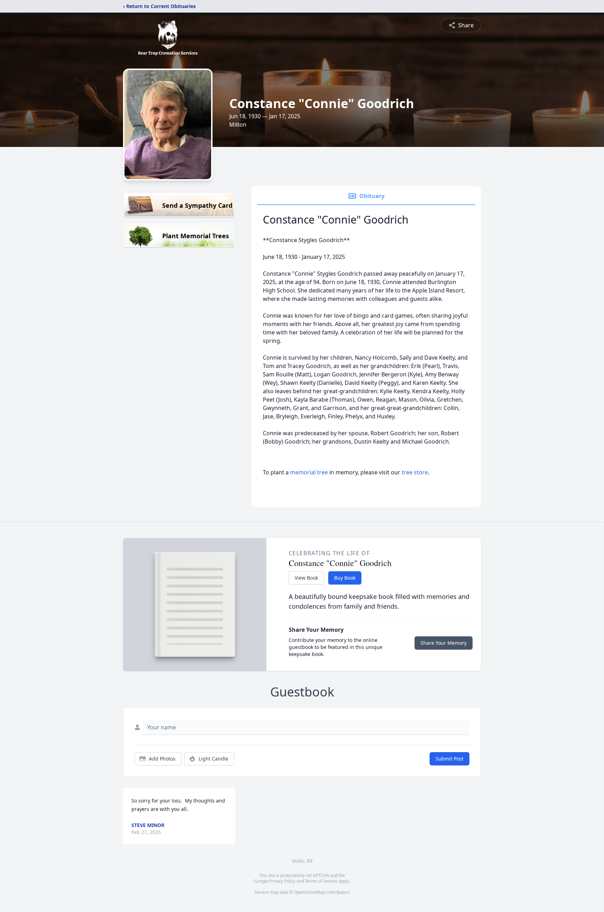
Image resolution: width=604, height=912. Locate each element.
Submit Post (449, 758)
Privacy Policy (282, 881)
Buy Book (344, 577)
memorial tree (309, 472)
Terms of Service (321, 881)
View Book (306, 577)
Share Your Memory (443, 642)
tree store (415, 472)
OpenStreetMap (309, 892)
